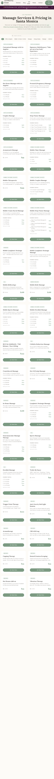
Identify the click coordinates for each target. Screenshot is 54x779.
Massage (30, 39)
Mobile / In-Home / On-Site (20, 39)
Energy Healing (37, 39)
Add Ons (50, 39)
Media (34, 2)
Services (18, 2)
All (2, 39)
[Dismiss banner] (52, 7)
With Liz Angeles (8, 39)
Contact (40, 2)
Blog (24, 2)
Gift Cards (28, 2)
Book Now (49, 2)
